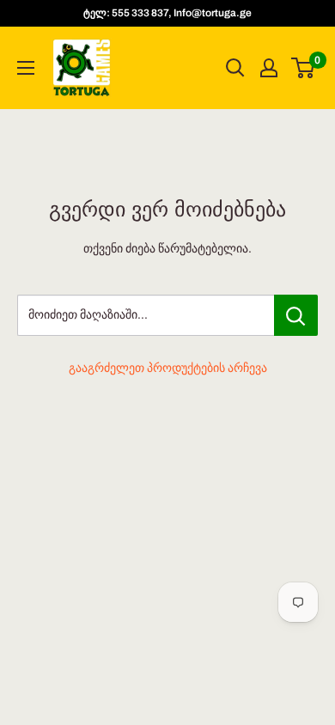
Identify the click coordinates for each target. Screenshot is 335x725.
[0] (303, 68)
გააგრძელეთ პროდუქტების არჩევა (168, 368)
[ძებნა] (235, 67)
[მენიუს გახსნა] (25, 68)
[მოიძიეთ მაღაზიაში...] (296, 315)
